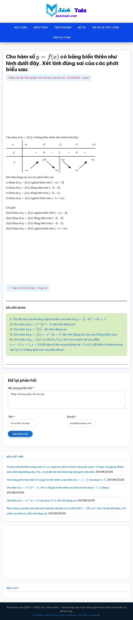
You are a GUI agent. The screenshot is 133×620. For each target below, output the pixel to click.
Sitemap (71, 615)
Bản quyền (59, 615)
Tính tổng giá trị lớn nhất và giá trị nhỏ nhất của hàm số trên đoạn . (56, 479)
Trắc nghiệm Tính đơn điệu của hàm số (44, 77)
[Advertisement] (66, 108)
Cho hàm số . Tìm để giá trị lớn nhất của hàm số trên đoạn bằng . (58, 487)
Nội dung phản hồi (21, 388)
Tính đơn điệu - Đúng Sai (34, 288)
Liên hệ (48, 615)
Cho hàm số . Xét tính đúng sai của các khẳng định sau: (65, 334)
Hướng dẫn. (95, 615)
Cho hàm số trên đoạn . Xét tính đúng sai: (42, 500)
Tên (11, 417)
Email (71, 417)
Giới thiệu (37, 615)
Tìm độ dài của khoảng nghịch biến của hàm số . (59, 319)
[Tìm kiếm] (78, 37)
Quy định (82, 615)
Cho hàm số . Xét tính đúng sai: (44, 324)
